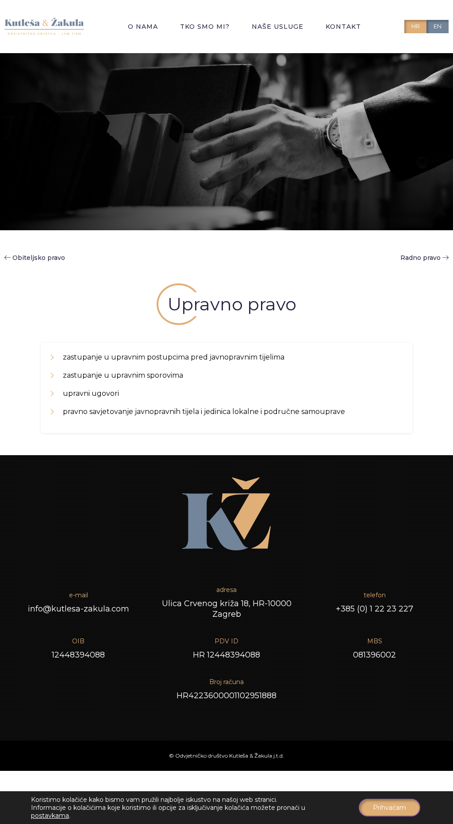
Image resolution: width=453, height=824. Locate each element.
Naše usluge (277, 27)
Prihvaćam (389, 808)
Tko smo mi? (205, 27)
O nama (143, 27)
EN (437, 26)
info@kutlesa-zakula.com (78, 609)
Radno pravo (421, 258)
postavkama (50, 816)
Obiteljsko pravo (38, 258)
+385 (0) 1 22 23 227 (374, 609)
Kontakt (343, 27)
